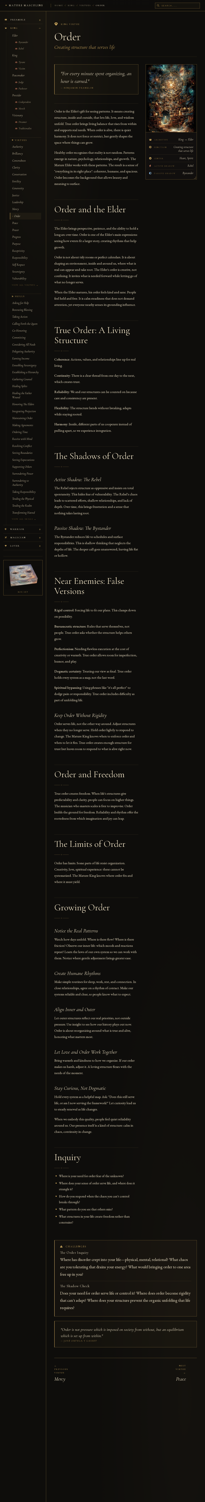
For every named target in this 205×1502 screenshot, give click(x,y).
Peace (15, 223)
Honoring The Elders (23, 404)
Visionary (17, 115)
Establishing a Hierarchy (25, 372)
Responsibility (20, 257)
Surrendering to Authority (20, 483)
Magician (18, 537)
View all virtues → (25, 285)
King (71, 5)
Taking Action (20, 316)
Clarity (16, 167)
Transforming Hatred (23, 512)
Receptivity (18, 251)
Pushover (22, 88)
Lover (15, 545)
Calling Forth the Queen (24, 324)
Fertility (16, 181)
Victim (21, 68)
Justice (15, 195)
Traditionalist (25, 128)
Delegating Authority (23, 351)
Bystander (23, 42)
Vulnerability (19, 278)
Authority (17, 146)
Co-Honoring (19, 330)
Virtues (85, 5)
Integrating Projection (24, 411)
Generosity (18, 188)
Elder (15, 35)
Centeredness (19, 160)
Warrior (17, 529)
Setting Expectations (23, 460)
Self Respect (18, 264)
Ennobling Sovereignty (24, 365)
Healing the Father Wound (22, 395)
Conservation (19, 174)
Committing (18, 337)
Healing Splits (19, 386)
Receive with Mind (22, 439)
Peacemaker (18, 75)
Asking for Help (20, 303)
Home (59, 5)
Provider (16, 95)
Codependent (24, 102)
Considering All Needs (23, 344)
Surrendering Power (22, 473)
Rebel (21, 48)
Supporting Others (22, 467)
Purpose (16, 244)
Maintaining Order (22, 418)
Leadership (17, 202)
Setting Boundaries (22, 453)
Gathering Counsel (22, 379)
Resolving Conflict (22, 446)
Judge (21, 82)
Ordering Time (20, 432)
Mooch (21, 108)
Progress (16, 237)
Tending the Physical (23, 499)
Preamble (18, 19)
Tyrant (21, 62)
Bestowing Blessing (22, 310)
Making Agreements (22, 425)
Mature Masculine (26, 5)
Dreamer (22, 122)
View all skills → (24, 519)
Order (17, 216)
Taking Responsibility (24, 492)
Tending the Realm (22, 505)
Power (15, 230)
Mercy (15, 209)
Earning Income (20, 358)
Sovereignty (18, 271)
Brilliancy (17, 153)
